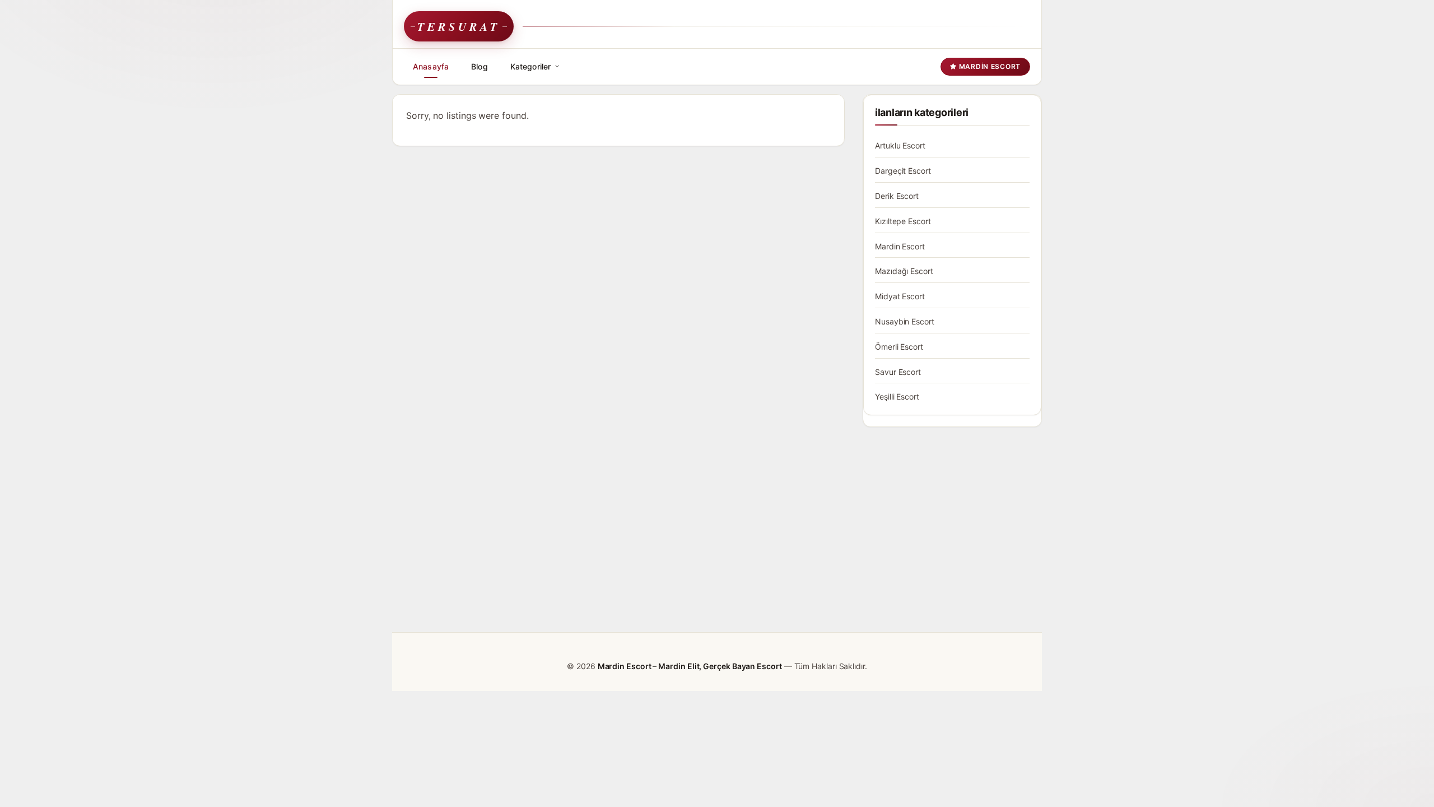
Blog (479, 66)
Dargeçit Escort (903, 170)
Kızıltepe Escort (903, 221)
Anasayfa (431, 66)
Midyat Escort (900, 296)
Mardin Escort (989, 66)
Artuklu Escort (900, 145)
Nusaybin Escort (904, 321)
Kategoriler (530, 66)
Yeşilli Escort (897, 396)
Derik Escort (897, 196)
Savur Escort (898, 372)
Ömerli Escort (899, 346)
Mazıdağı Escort (904, 271)
